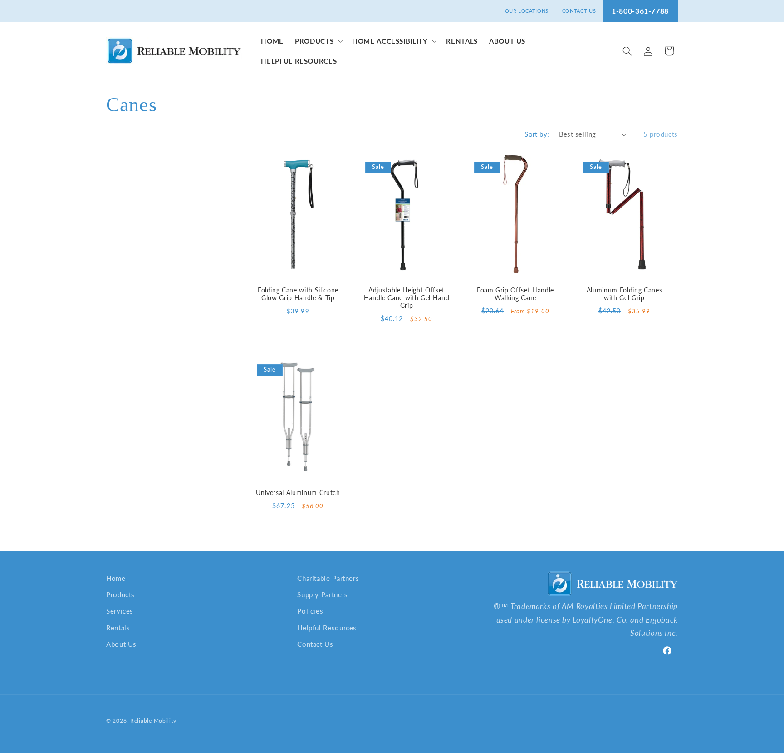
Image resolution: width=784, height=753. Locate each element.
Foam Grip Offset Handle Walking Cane (515, 294)
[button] (318, 41)
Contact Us (315, 644)
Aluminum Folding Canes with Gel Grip (624, 294)
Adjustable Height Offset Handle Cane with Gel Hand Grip (407, 297)
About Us (121, 644)
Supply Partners (322, 594)
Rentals (118, 628)
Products (120, 594)
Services (119, 611)
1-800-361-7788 (640, 10)
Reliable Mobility (153, 720)
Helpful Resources (327, 628)
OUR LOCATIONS (527, 11)
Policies (310, 611)
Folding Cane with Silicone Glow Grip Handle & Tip (297, 294)
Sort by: (536, 134)
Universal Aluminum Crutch (298, 492)
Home (116, 578)
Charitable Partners (328, 578)
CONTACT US (579, 11)
